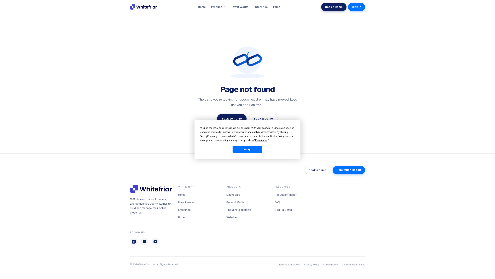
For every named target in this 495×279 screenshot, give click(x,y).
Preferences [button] (261, 140)
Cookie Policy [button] (277, 136)
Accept (247, 149)
